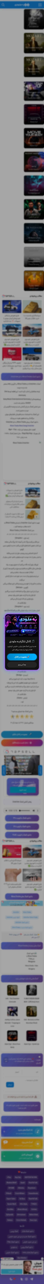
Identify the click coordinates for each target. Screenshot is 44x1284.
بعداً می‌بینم (22, 664)
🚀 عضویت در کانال (22, 657)
